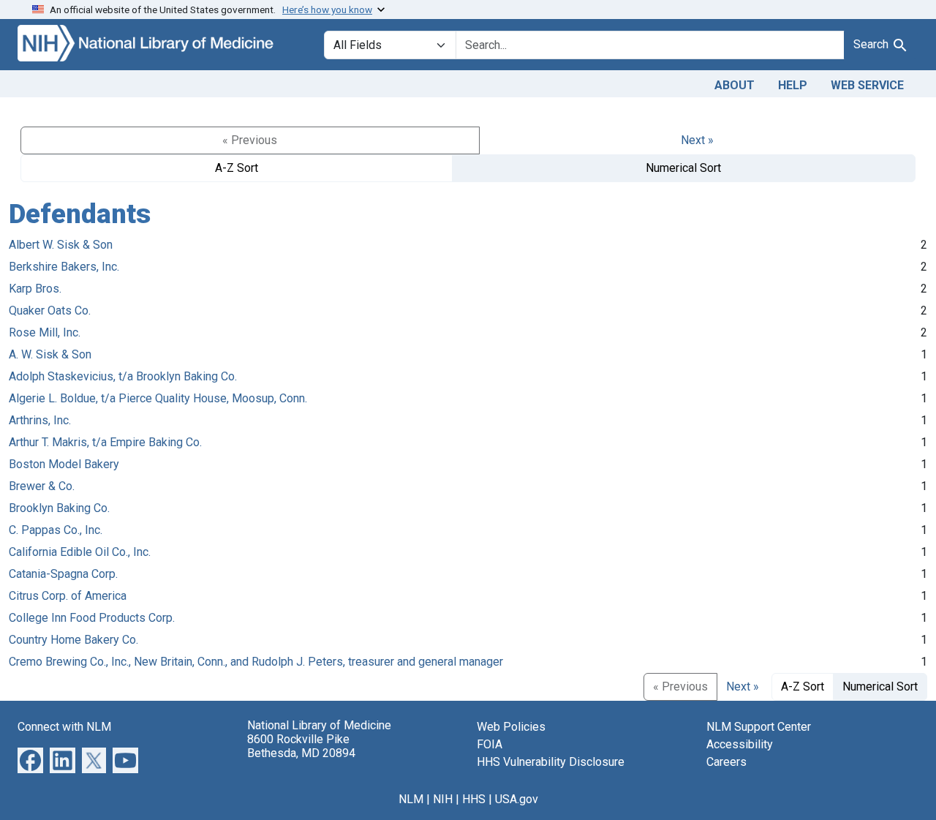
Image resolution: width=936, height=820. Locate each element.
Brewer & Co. (42, 486)
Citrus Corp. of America (68, 596)
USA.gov (516, 799)
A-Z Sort (236, 168)
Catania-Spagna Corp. (63, 574)
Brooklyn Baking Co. (59, 508)
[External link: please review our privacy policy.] (30, 759)
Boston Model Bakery (64, 464)
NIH (443, 799)
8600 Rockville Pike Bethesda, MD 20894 (301, 746)
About (734, 85)
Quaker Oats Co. (50, 310)
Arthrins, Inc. (40, 420)
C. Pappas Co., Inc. (55, 530)
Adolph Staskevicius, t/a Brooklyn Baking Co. (123, 376)
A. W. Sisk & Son (50, 354)
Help (792, 85)
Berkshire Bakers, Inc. (64, 267)
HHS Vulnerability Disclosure (550, 762)
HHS (474, 799)
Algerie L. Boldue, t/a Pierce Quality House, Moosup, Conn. (158, 398)
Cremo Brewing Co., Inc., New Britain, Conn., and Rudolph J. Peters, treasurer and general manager (256, 662)
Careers (726, 762)
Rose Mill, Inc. (44, 332)
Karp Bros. (35, 289)
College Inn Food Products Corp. (92, 618)
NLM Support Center (758, 727)
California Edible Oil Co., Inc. (80, 552)
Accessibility (739, 744)
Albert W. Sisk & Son (61, 245)
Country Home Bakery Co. (73, 640)
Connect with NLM (64, 727)
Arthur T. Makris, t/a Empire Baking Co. (105, 442)
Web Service (867, 85)
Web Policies (511, 727)
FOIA (489, 744)
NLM (411, 799)
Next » (697, 140)
